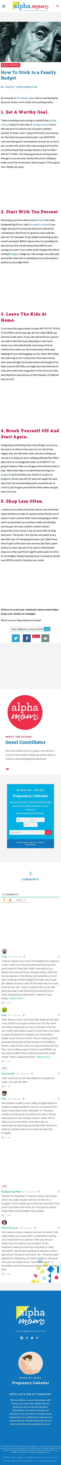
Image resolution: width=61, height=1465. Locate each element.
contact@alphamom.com (30, 1331)
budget (14, 253)
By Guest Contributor (19, 87)
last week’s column (39, 224)
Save (37, 636)
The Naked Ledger (25, 97)
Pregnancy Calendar (30, 1383)
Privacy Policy (25, 1461)
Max (4, 1098)
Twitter (16, 638)
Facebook (27, 638)
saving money (40, 124)
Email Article (45, 638)
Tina (4, 956)
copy (47, 629)
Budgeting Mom (12, 1191)
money (41, 219)
